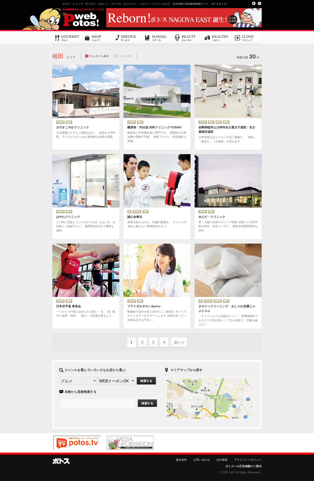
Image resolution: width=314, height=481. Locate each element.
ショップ (97, 38)
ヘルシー (217, 38)
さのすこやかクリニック (72, 127)
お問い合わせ (201, 459)
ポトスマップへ (210, 398)
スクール (157, 38)
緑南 (226, 122)
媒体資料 (181, 459)
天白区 (60, 122)
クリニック (247, 38)
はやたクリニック (68, 216)
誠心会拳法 (134, 216)
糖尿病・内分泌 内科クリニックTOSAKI (154, 127)
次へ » (179, 342)
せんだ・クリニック (211, 216)
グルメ (67, 38)
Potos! (78, 17)
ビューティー (187, 38)
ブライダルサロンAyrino (144, 306)
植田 (69, 122)
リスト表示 (125, 56)
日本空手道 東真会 (68, 306)
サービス (127, 38)
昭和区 (217, 301)
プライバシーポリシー (248, 459)
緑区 (219, 122)
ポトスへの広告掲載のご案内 (244, 466)
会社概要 (221, 459)
